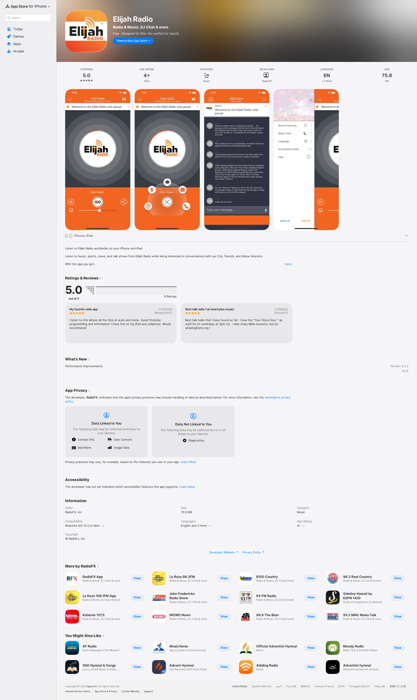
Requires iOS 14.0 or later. (82, 525)
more (288, 264)
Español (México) (261, 686)
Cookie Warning (130, 691)
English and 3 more (194, 525)
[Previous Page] (61, 597)
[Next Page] (413, 597)
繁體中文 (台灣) (398, 686)
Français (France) (324, 686)
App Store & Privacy (106, 691)
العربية (279, 686)
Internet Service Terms (77, 691)
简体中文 (305, 686)
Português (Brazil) (359, 686)
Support (148, 691)
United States (239, 686)
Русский (291, 686)
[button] (28, 29)
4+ (299, 525)
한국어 (341, 686)
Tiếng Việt (379, 686)
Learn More (188, 462)
